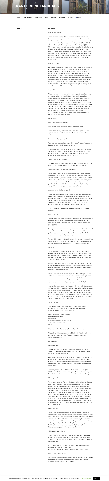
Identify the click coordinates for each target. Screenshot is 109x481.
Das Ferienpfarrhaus (37, 6)
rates (46, 17)
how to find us (38, 17)
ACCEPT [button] (96, 478)
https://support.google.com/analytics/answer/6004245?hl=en (68, 449)
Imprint (70, 17)
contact (53, 17)
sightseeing (62, 17)
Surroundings (28, 17)
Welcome (18, 17)
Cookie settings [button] (86, 478)
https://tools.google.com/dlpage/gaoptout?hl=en (63, 427)
